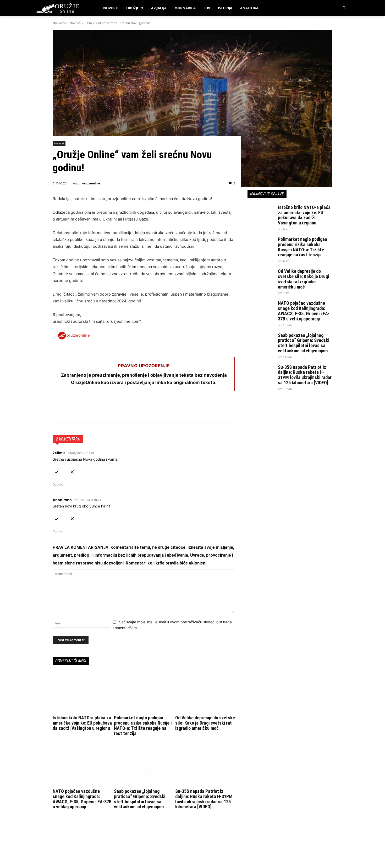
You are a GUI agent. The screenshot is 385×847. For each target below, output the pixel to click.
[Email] (94, 409)
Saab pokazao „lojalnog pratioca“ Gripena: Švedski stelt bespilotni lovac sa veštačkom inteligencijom (139, 798)
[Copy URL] (130, 409)
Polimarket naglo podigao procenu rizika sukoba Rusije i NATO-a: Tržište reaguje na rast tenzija (143, 725)
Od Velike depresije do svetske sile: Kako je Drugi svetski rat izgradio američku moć (205, 723)
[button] (344, 8)
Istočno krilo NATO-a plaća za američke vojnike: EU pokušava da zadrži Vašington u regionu (82, 723)
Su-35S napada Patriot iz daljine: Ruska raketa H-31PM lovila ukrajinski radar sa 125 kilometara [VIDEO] (204, 798)
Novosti (75, 23)
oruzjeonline (91, 183)
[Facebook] (58, 409)
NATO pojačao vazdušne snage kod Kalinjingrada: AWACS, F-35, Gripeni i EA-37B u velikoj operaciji (82, 798)
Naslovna (59, 23)
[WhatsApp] (82, 409)
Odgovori (59, 484)
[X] (70, 409)
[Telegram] (106, 409)
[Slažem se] (56, 471)
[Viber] (118, 409)
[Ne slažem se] (72, 471)
